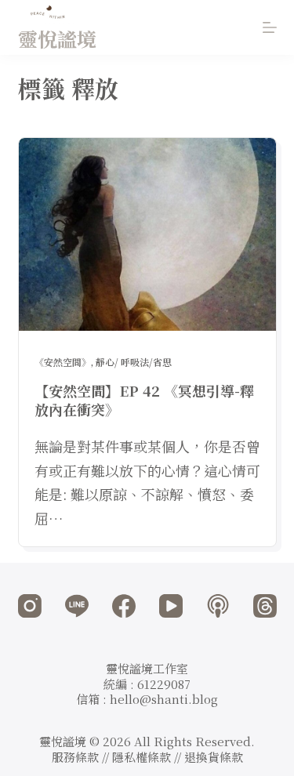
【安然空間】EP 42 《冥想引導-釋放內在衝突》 (144, 399)
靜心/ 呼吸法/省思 (134, 361)
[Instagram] (30, 606)
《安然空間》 (62, 361)
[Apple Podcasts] (218, 606)
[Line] (77, 606)
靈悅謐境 (57, 38)
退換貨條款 (213, 757)
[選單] (270, 27)
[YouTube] (171, 606)
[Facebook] (124, 606)
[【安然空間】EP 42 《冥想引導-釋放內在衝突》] (147, 234)
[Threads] (265, 606)
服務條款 (75, 757)
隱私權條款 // (148, 757)
